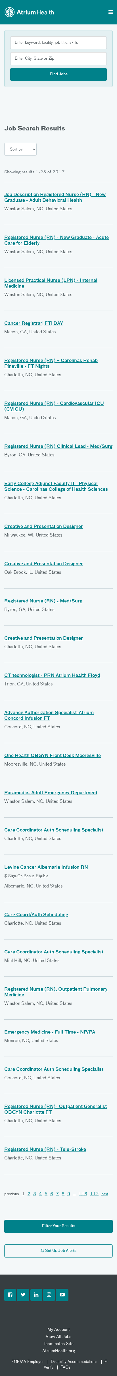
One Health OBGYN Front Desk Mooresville (52, 756)
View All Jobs (58, 1337)
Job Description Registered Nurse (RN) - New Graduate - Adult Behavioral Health (55, 198)
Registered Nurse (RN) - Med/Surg (43, 601)
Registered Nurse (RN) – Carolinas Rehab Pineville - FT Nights (51, 364)
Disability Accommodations (74, 1362)
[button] (10, 1295)
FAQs (65, 1367)
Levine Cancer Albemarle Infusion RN (46, 867)
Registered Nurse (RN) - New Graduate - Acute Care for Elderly (56, 241)
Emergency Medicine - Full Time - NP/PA (49, 1032)
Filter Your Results (58, 1226)
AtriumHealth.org (58, 1351)
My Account (58, 1329)
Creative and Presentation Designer (43, 527)
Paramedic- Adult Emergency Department (50, 793)
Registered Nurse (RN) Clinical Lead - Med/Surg (58, 446)
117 (94, 1194)
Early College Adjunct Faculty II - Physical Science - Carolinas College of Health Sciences (56, 487)
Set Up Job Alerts (60, 1251)
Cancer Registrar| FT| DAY (33, 323)
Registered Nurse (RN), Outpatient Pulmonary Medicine (56, 992)
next (104, 1194)
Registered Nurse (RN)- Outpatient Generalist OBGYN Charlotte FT (55, 1110)
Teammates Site (58, 1344)
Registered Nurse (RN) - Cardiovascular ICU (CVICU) (54, 407)
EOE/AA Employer (27, 1362)
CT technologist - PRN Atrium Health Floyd (52, 676)
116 (83, 1194)
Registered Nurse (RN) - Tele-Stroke (45, 1150)
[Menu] (110, 13)
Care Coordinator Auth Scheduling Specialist (53, 830)
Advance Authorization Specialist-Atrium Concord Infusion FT (49, 716)
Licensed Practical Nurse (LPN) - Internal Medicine (50, 283)
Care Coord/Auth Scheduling (36, 915)
